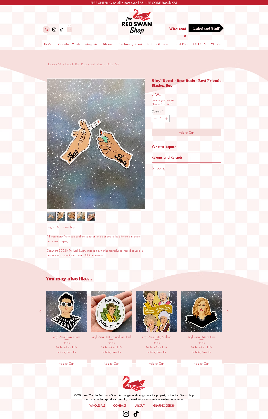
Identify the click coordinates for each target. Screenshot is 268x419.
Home (51, 64)
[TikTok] (61, 29)
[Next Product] (227, 311)
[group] (134, 329)
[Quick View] (66, 311)
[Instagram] (54, 29)
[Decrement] (154, 118)
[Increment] (166, 118)
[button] (70, 28)
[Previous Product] (40, 311)
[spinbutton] (160, 118)
